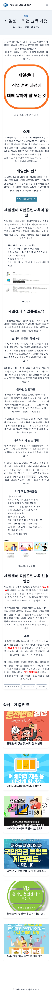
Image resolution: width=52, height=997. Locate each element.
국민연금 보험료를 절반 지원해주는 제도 (25, 871)
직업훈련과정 (28, 686)
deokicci (18, 27)
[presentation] (26, 726)
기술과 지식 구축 (12, 686)
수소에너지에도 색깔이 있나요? (24, 828)
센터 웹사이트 (30, 672)
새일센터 (41, 686)
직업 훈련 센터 (15, 648)
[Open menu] (46, 5)
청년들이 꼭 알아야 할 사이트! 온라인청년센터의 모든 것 (26, 913)
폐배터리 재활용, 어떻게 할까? (24, 785)
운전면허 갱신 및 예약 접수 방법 (25, 743)
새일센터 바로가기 (26, 199)
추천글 (26, 16)
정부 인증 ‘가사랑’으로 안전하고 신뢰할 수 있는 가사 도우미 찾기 (26, 956)
